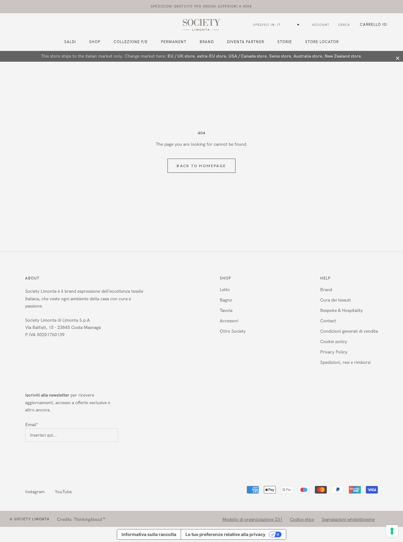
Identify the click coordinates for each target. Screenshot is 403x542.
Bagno (226, 300)
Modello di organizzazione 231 (252, 519)
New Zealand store (343, 56)
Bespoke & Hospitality (341, 310)
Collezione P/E (131, 42)
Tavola (226, 310)
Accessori (229, 321)
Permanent (173, 42)
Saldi (70, 42)
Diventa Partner (245, 42)
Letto (225, 289)
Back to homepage (201, 165)
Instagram (35, 491)
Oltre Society (233, 331)
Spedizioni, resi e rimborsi (345, 362)
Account (320, 25)
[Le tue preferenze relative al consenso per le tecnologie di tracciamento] (392, 531)
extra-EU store (211, 56)
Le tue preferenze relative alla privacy (225, 534)
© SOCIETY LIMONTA (29, 519)
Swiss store (280, 56)
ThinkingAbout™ (89, 519)
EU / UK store (181, 56)
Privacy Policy (333, 352)
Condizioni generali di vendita (349, 331)
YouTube (63, 491)
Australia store (307, 56)
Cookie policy (333, 341)
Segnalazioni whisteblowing (348, 519)
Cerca (344, 25)
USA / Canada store (248, 56)
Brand (207, 42)
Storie (284, 42)
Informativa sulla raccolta (149, 534)
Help (325, 278)
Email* (31, 424)
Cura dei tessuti (335, 300)
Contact (328, 321)
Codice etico (302, 519)
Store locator (322, 42)
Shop (225, 278)
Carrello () (373, 24)
